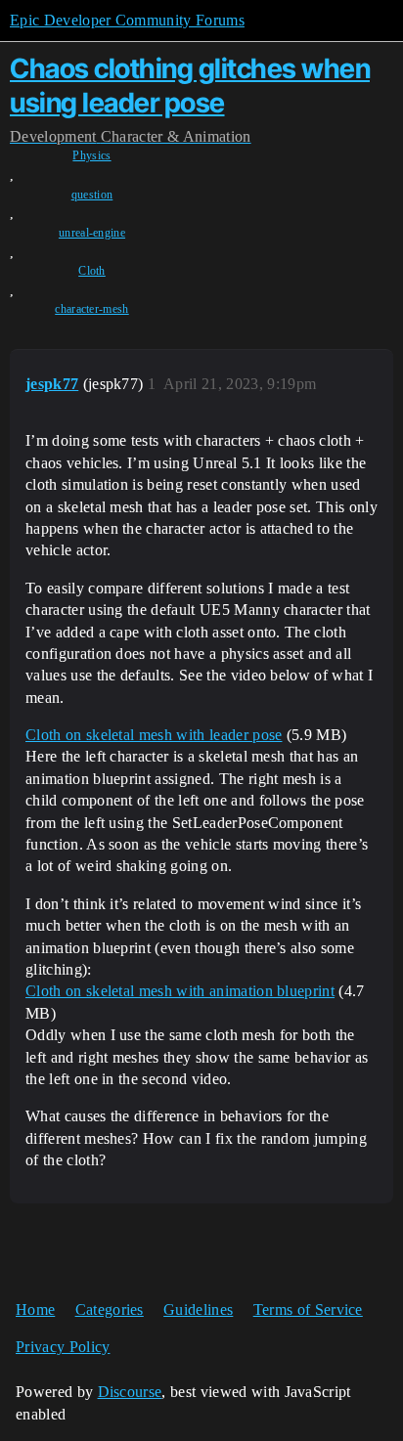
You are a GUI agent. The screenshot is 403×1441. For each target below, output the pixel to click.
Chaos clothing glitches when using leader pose (190, 85)
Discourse (130, 1391)
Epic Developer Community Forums (127, 20)
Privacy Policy (63, 1346)
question (92, 194)
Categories (109, 1309)
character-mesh (91, 309)
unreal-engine (92, 233)
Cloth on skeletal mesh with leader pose (153, 734)
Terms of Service (308, 1309)
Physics (91, 155)
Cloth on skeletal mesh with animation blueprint (180, 990)
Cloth (92, 271)
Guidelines (198, 1309)
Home (35, 1309)
